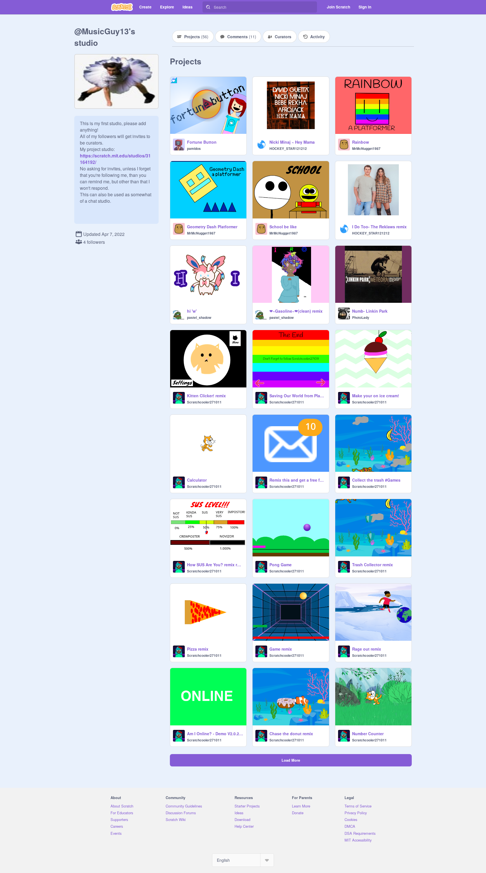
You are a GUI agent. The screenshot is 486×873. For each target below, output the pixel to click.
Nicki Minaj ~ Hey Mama (292, 142)
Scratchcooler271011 (204, 402)
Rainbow (360, 142)
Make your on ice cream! (375, 395)
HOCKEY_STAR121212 (288, 148)
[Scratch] (122, 7)
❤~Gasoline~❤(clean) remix (296, 311)
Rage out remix (366, 649)
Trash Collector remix (372, 564)
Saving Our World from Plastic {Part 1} (297, 395)
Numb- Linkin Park (370, 311)
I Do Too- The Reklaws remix (379, 226)
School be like (283, 226)
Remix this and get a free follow (297, 480)
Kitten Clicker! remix (206, 395)
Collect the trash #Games (376, 480)
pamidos (194, 148)
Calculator (197, 480)
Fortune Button (202, 142)
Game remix (280, 649)
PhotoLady (360, 317)
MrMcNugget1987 (366, 148)
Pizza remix (197, 649)
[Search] (208, 7)
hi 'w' (192, 311)
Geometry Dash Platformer (212, 226)
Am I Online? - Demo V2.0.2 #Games (215, 733)
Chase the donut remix (291, 733)
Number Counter (368, 733)
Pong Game (280, 564)
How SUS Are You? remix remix (215, 564)
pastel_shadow (199, 317)
